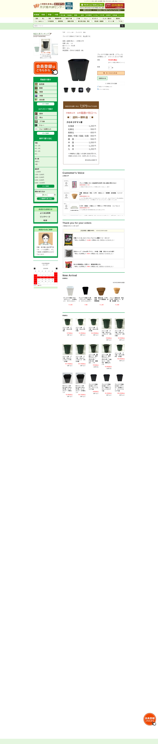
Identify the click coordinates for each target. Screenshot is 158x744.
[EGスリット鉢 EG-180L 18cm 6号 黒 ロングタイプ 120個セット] (81, 378)
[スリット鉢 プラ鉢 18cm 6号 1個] (68, 322)
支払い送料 (94, 1)
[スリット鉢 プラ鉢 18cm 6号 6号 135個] (120, 348)
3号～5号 (37, 148)
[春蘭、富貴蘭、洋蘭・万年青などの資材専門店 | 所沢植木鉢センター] (53, 9)
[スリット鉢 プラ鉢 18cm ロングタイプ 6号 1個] (107, 323)
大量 (36, 164)
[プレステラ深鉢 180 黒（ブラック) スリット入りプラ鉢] (94, 378)
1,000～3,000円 (39, 174)
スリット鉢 (70, 32)
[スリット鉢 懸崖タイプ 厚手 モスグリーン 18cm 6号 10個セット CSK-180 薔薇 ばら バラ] (107, 348)
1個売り (37, 161)
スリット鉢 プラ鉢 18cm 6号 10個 (81, 329)
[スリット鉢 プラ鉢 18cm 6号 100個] (94, 322)
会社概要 (100, 1)
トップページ (87, 1)
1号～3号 (37, 145)
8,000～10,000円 (40, 183)
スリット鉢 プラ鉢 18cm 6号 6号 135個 (120, 355)
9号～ (36, 154)
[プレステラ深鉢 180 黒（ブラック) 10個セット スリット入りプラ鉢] (107, 378)
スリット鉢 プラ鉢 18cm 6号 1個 (68, 329)
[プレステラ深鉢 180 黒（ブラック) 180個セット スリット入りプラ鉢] (120, 378)
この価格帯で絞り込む (45, 198)
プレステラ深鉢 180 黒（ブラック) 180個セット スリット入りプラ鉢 (119, 388)
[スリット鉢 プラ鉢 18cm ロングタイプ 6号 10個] (120, 323)
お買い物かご (115, 1)
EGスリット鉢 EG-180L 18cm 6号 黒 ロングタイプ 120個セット (80, 389)
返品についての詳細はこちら (105, 86)
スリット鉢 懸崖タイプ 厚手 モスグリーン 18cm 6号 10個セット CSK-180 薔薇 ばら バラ (107, 359)
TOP (64, 32)
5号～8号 (37, 151)
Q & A (109, 1)
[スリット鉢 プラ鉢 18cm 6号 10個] (81, 322)
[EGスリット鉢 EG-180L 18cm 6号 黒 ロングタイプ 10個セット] (68, 378)
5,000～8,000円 (39, 180)
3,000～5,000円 (39, 177)
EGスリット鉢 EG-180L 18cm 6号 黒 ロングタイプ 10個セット (67, 389)
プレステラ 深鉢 (81, 32)
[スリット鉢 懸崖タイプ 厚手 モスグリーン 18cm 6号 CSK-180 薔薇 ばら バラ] (94, 348)
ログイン (121, 1)
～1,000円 (38, 172)
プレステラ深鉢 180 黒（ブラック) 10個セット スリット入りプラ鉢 (107, 388)
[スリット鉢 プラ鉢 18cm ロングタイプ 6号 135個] (68, 349)
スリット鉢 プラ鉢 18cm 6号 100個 (94, 329)
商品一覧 (105, 1)
